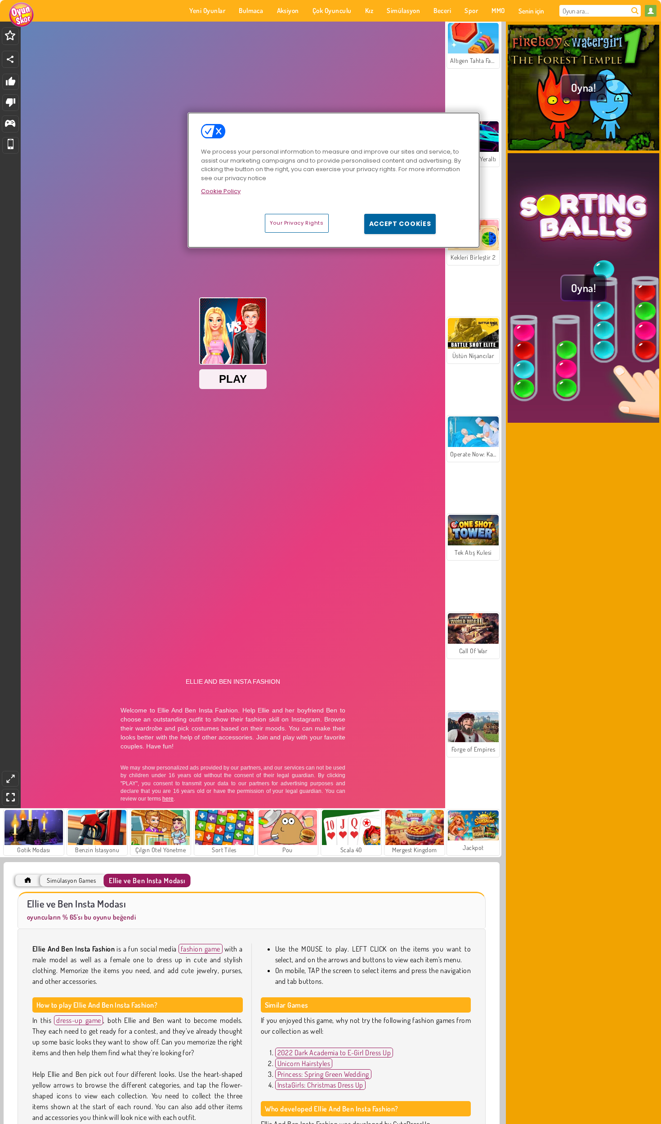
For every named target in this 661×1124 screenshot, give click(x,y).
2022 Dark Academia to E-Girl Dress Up (334, 1052)
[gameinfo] (10, 124)
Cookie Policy (221, 191)
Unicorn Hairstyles (303, 1063)
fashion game (200, 948)
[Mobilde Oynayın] (10, 145)
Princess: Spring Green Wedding (323, 1074)
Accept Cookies (400, 223)
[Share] (10, 59)
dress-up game (78, 1020)
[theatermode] (10, 779)
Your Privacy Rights (297, 222)
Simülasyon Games (71, 880)
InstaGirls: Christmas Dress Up (320, 1084)
